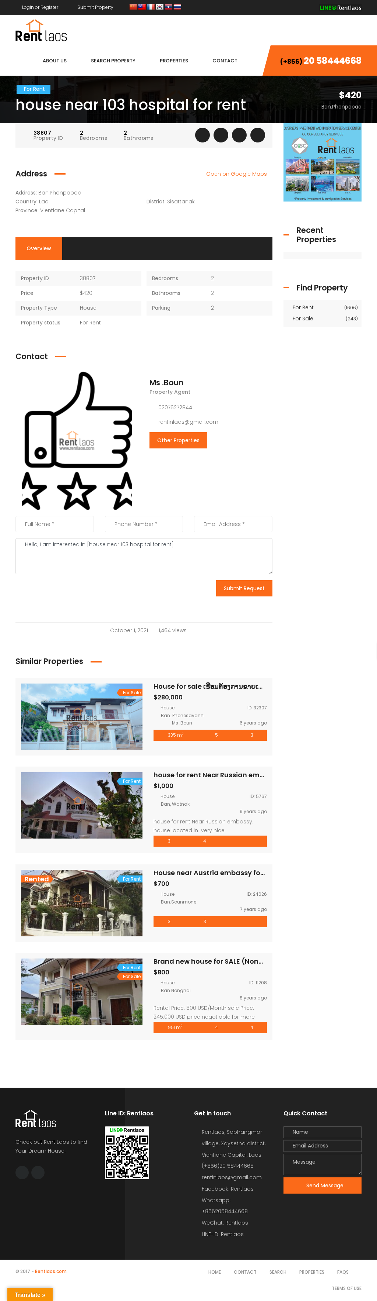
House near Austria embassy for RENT (217, 872)
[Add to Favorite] (221, 135)
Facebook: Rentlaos (228, 1188)
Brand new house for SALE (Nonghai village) (228, 961)
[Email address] (308, 7)
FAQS (343, 1272)
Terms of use (347, 1288)
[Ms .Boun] (77, 440)
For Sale (324, 318)
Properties (311, 1272)
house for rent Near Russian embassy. (218, 774)
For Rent (324, 307)
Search (277, 1272)
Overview (39, 248)
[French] (151, 7)
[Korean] (160, 7)
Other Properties (178, 440)
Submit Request (244, 588)
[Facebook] (294, 7)
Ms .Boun (166, 382)
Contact (245, 1272)
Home (214, 1272)
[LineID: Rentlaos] (340, 7)
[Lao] (169, 7)
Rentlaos (232, 1234)
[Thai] (177, 7)
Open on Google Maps (237, 174)
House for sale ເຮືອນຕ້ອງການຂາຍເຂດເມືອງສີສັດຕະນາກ (235, 686)
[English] (142, 7)
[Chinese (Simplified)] (133, 7)
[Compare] (239, 135)
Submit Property (94, 7)
